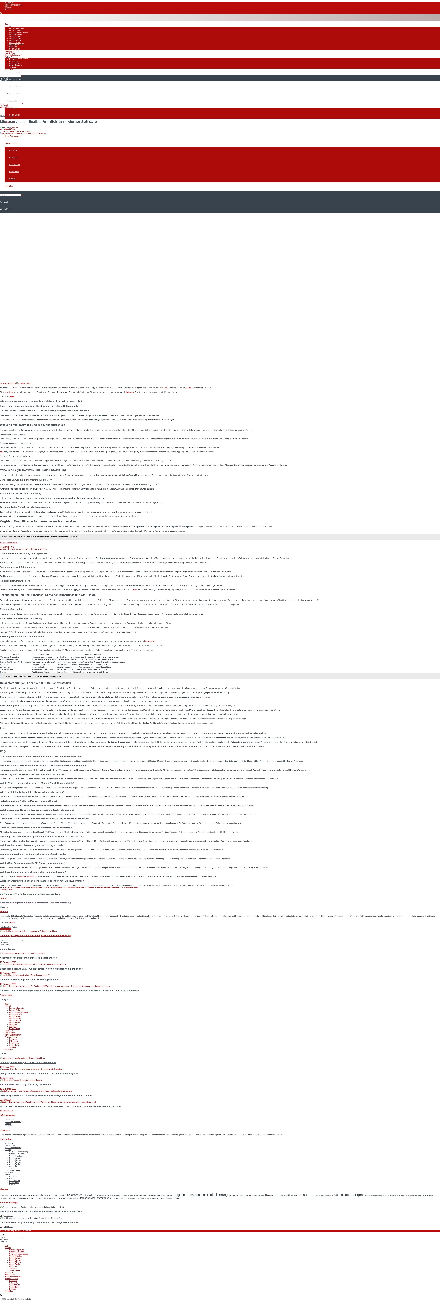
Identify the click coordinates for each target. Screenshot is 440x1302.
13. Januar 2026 (6, 1111)
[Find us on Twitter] (1, 13)
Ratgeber (425, 1195)
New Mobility (14, 165)
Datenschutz (74, 1194)
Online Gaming (15, 79)
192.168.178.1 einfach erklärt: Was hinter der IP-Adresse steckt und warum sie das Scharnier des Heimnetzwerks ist (60, 1106)
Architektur (10, 392)
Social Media (14, 115)
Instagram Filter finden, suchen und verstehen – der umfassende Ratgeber (39, 1073)
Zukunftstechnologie (173, 1198)
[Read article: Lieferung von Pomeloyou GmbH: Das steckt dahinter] (220, 1058)
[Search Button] (22, 195)
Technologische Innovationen (94, 1198)
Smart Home (14, 172)
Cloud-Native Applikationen (30, 887)
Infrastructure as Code (25, 876)
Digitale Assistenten (127, 1195)
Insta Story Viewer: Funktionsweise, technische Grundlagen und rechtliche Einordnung (46, 1095)
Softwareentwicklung (49, 1198)
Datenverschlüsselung (105, 1195)
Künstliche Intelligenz (349, 1195)
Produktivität (416, 1195)
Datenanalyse (60, 1195)
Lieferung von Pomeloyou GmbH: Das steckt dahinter (28, 1062)
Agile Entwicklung (12, 887)
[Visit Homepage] (28, 21)
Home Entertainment (13, 136)
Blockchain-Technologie (17, 1195)
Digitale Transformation (190, 1195)
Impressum (9, 3)
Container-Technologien (51, 887)
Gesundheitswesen (259, 1195)
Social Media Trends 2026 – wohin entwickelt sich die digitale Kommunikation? (41, 969)
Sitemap (8, 7)
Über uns (8, 9)
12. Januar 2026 (6, 1078)
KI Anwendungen (318, 1195)
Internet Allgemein (16, 28)
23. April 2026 (5, 1100)
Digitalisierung (217, 1195)
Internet (8, 26)
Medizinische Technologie (382, 1195)
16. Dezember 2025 (8, 962)
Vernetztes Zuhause (143, 1198)
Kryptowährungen (328, 1195)
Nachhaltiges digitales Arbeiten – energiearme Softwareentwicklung (35, 935)
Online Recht (14, 43)
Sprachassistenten (74, 1198)
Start (6, 30)
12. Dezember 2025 (8, 984)
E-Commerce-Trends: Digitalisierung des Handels (26, 1084)
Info (292, 1195)
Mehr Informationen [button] (9, 543)
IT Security (13, 158)
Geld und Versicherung (18, 58)
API (1, 452)
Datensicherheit (90, 1195)
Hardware (13, 150)
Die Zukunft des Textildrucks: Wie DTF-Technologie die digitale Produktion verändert (44, 411)
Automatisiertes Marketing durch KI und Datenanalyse (28, 958)
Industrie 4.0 (285, 1195)
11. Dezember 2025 (8, 129)
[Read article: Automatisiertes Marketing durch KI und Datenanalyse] (220, 953)
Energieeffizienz (234, 1195)
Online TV (13, 45)
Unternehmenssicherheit (118, 1198)
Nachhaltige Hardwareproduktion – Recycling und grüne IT (31, 979)
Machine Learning (370, 1195)
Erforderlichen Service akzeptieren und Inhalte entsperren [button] (23, 549)
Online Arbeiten (15, 34)
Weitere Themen (11, 143)
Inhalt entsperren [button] (7, 547)
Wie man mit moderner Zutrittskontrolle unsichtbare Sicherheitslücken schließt (41, 401)
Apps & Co (9, 51)
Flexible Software (85, 887)
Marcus (15, 127)
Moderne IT (116, 887)
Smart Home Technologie (26, 1198)
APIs (165, 387)
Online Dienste (15, 41)
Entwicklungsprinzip (69, 887)
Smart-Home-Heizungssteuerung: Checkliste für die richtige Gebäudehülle (39, 406)
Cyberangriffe (45, 1195)
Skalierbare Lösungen (130, 887)
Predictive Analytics (406, 1195)
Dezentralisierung (116, 1195)
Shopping (13, 108)
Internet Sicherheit (16, 51)
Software (12, 179)
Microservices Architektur (102, 887)
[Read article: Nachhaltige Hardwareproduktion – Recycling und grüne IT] (220, 975)
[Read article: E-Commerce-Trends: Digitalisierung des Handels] (220, 1080)
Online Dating (14, 72)
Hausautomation (272, 1195)
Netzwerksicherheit (395, 1195)
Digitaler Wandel (154, 1195)
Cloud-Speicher (32, 1195)
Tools (134, 590)
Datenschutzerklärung (13, 5)
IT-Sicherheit (306, 1195)
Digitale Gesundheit (140, 1195)
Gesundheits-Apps (247, 1195)
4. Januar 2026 (6, 995)
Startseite (4, 116)
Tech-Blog (9, 186)
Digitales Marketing (167, 1195)
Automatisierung (4, 1195)
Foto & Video (10, 53)
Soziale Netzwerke (61, 1198)
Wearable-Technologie (157, 1198)
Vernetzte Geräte (132, 1198)
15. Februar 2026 (7, 1067)
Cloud (188, 387)
